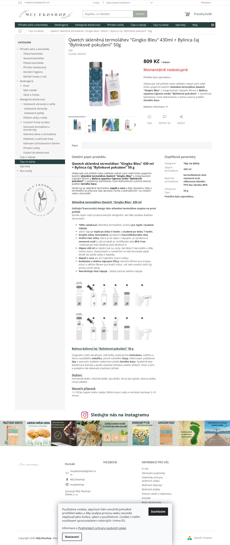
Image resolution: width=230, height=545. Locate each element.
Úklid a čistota (31, 94)
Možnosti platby (151, 489)
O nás (96, 2)
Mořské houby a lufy (34, 76)
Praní (26, 85)
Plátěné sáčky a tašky (35, 117)
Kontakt (146, 498)
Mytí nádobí (30, 90)
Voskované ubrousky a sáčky (39, 104)
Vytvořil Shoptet (203, 537)
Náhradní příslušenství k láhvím (41, 143)
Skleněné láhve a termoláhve (39, 134)
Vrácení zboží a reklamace (156, 493)
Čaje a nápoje (27, 157)
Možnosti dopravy (152, 485)
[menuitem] (33, 25)
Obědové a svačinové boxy (38, 138)
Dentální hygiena (33, 72)
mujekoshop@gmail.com (83, 472)
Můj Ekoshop (77, 479)
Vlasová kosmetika (33, 58)
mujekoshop (77, 484)
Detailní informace (154, 106)
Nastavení (72, 537)
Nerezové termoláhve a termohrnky (36, 128)
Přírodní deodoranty (34, 67)
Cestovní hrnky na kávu (36, 122)
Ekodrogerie (27, 81)
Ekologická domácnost (32, 99)
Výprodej (25, 166)
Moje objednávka (151, 502)
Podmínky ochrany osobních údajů (152, 479)
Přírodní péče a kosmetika (34, 49)
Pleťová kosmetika (33, 62)
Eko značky (26, 170)
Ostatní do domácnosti (36, 152)
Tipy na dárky (27, 161)
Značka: (77, 53)
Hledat (140, 14)
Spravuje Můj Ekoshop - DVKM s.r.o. (78, 493)
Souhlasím (158, 511)
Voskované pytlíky (34, 113)
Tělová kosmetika (33, 53)
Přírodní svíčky (31, 148)
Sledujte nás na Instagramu (120, 415)
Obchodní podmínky (118, 2)
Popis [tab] (75, 145)
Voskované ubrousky (35, 108)
